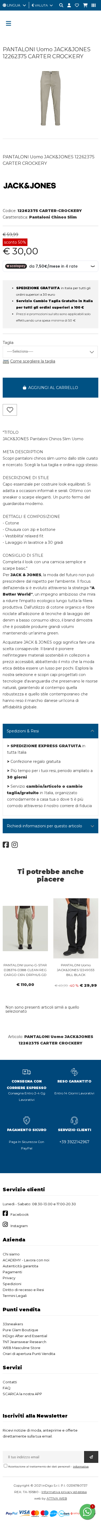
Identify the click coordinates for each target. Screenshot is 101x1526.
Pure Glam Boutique (20, 1330)
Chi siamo (11, 1254)
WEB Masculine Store (21, 1348)
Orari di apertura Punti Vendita (29, 1353)
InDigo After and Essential (25, 1336)
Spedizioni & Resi (23, 731)
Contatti (10, 1382)
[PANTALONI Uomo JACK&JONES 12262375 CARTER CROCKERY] (50, 127)
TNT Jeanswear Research (24, 1342)
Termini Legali (15, 1295)
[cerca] (59, 6)
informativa (81, 1466)
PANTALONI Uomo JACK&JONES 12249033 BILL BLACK (76, 970)
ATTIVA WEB (57, 1498)
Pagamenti (12, 1272)
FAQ (7, 1388)
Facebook (20, 1214)
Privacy (9, 1278)
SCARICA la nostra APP (22, 1394)
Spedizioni (12, 1284)
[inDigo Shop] (50, 33)
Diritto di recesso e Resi (23, 1290)
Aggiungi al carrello (52, 387)
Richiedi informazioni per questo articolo (44, 826)
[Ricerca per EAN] (92, 6)
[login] (67, 6)
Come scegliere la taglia (32, 361)
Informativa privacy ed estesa (64, 1492)
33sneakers (13, 1324)
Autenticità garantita (20, 1266)
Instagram (19, 1226)
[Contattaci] (75, 6)
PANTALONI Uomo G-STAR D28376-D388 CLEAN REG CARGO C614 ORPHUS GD (25, 970)
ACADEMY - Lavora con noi (26, 1260)
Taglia (8, 342)
